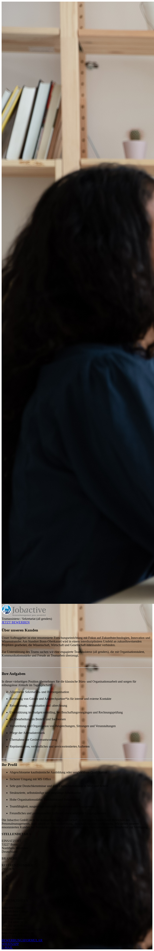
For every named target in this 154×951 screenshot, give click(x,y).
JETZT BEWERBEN (16, 622)
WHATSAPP (10, 944)
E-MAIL (7, 947)
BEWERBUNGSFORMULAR (22, 940)
